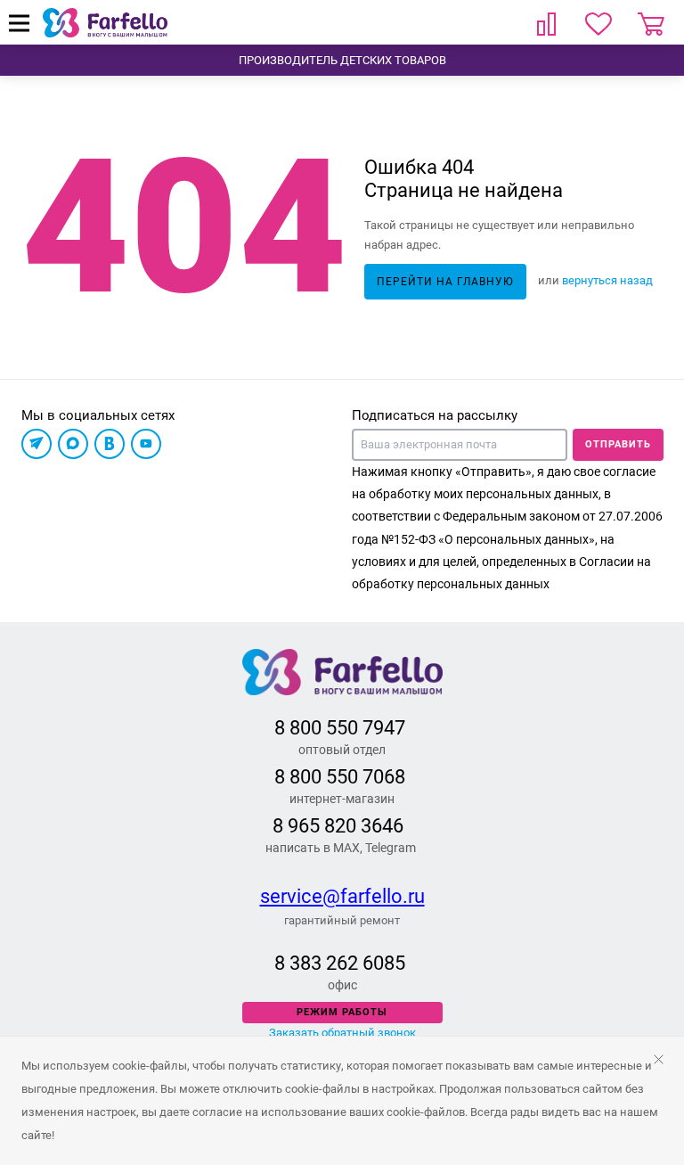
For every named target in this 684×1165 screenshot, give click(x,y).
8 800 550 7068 (339, 777)
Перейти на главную (445, 281)
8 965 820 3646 (338, 826)
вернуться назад (607, 280)
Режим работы (342, 1012)
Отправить (618, 444)
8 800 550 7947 (339, 728)
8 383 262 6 (323, 963)
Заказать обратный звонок (342, 1032)
